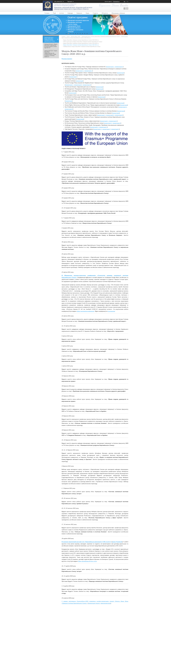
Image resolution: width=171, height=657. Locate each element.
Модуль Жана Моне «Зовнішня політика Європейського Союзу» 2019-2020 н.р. (81, 43)
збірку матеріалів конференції (85, 311)
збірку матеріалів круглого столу (87, 561)
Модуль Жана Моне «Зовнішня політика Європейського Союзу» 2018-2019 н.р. (81, 40)
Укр (124, 1)
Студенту (95, 13)
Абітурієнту (105, 13)
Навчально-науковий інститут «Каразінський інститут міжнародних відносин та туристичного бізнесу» (73, 8)
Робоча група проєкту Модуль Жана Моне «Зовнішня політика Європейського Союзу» (82, 41)
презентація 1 (110, 66)
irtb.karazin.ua (116, 1)
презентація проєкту (94, 603)
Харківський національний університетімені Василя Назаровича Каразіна (65, 4)
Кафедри (70, 13)
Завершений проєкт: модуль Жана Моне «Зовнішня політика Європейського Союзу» (101, 36)
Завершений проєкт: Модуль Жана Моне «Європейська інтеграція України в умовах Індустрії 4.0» (50, 46)
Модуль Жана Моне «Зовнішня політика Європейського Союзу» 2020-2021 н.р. (81, 44)
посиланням (111, 311)
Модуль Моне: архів (75, 36)
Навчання (79, 13)
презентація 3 (87, 85)
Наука (87, 13)
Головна (47, 13)
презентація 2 (119, 66)
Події (54, 13)
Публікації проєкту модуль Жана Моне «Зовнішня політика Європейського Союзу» (81, 46)
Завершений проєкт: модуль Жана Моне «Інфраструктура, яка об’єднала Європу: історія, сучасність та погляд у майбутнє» (50, 53)
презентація (120, 72)
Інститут (61, 13)
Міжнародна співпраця (118, 13)
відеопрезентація (106, 603)
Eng (127, 1)
